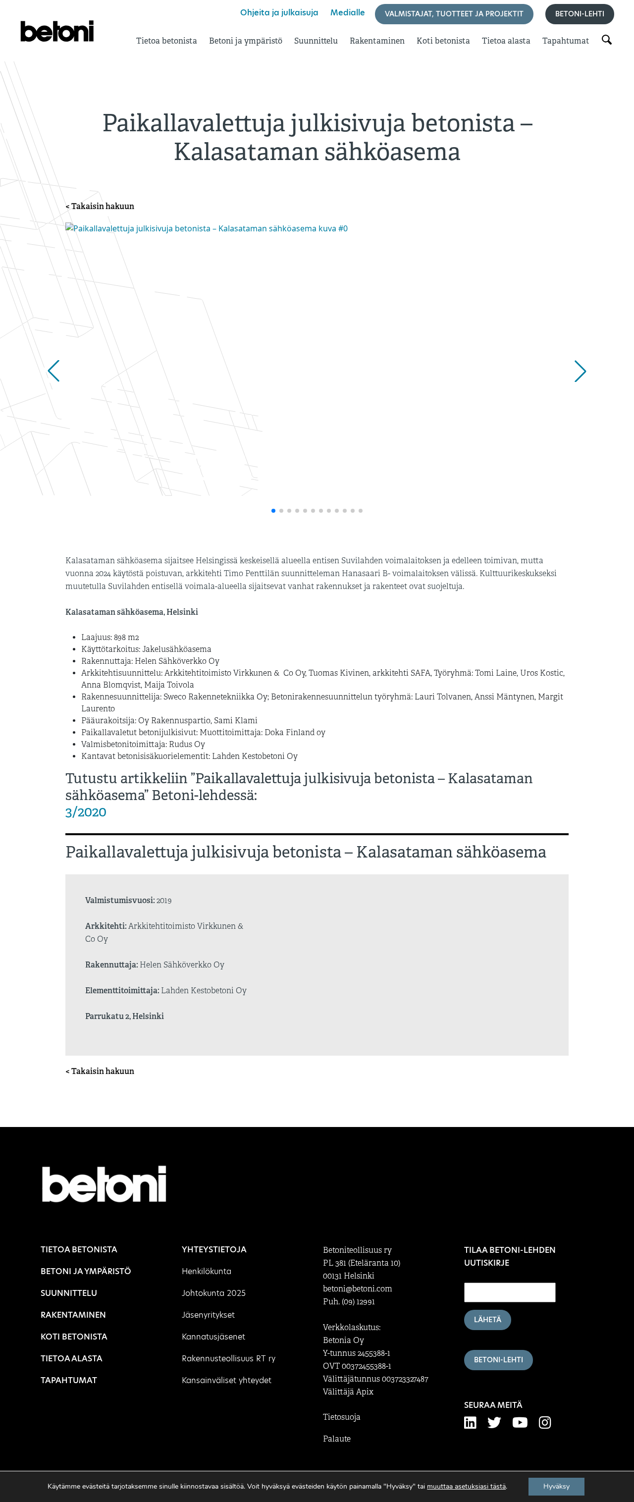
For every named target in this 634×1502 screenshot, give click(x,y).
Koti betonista (443, 41)
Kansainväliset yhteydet (226, 1380)
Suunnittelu (316, 41)
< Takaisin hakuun (99, 206)
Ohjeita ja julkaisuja (279, 12)
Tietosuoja (342, 1417)
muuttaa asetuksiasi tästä (466, 1486)
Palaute (337, 1439)
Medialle (347, 12)
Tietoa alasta (506, 41)
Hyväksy (556, 1486)
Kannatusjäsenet (213, 1336)
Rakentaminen (377, 41)
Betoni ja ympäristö (245, 41)
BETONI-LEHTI (498, 1360)
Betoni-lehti (579, 14)
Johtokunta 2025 (214, 1293)
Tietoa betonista (166, 41)
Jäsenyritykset (208, 1315)
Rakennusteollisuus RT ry (228, 1358)
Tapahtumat (565, 41)
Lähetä (487, 1320)
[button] (53, 371)
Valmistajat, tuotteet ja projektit (454, 14)
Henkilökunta (206, 1271)
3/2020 (85, 811)
